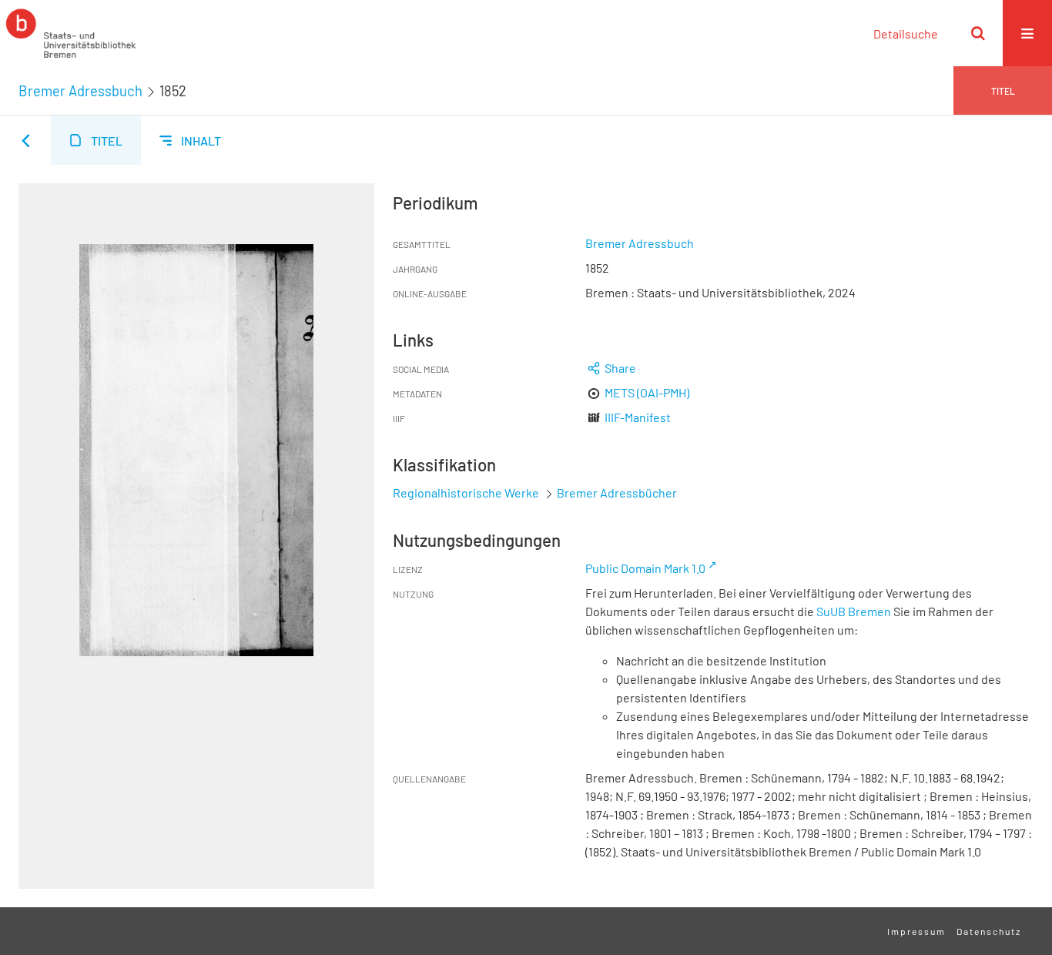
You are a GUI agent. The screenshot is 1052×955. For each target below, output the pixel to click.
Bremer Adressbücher (617, 492)
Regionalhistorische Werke (467, 492)
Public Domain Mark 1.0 (645, 568)
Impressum (916, 931)
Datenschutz (989, 931)
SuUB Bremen (853, 611)
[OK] (978, 33)
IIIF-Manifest (638, 417)
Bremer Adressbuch (80, 90)
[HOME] (71, 33)
